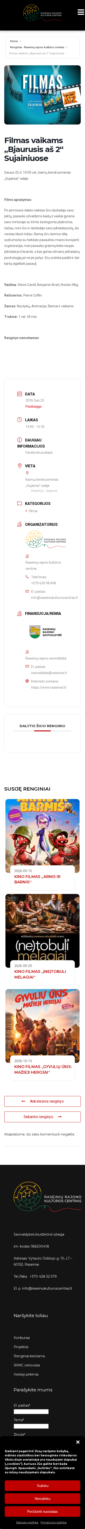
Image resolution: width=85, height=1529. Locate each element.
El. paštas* (22, 1405)
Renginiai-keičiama (29, 1356)
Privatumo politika (54, 1522)
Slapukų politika (27, 1522)
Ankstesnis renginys (47, 1101)
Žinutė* (19, 1434)
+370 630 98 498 (43, 583)
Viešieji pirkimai (26, 1374)
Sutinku (42, 1486)
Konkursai (22, 1338)
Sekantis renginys (38, 1117)
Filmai (33, 511)
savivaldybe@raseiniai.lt (49, 673)
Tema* (19, 1420)
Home (14, 41)
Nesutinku (42, 1499)
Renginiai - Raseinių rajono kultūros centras (37, 47)
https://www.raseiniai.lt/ (49, 687)
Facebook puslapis (39, 452)
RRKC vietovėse (27, 1365)
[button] (78, 1442)
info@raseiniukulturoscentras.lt (54, 598)
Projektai (21, 1347)
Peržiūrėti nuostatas (42, 1511)
